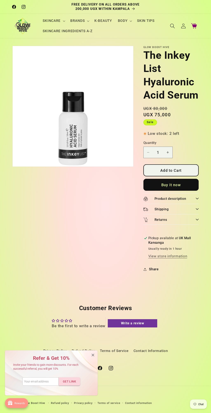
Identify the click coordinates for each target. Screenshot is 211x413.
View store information (167, 256)
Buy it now (171, 185)
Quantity (150, 143)
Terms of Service (114, 351)
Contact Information (151, 351)
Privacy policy (83, 403)
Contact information (138, 403)
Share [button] (154, 269)
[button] (53, 21)
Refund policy (60, 403)
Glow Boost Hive (34, 403)
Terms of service (108, 403)
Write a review (132, 323)
